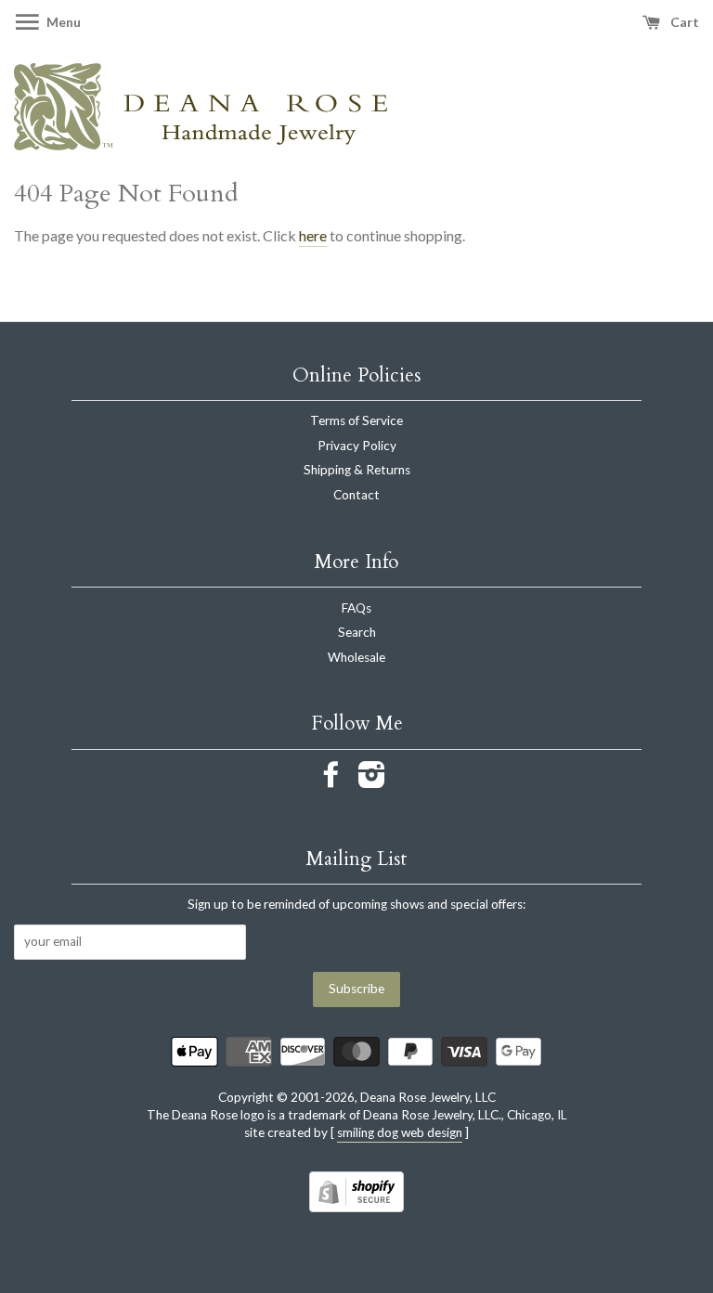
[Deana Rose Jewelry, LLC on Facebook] (331, 780)
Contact (356, 494)
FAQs (356, 608)
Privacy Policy (357, 445)
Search (357, 632)
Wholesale (356, 657)
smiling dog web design (399, 1132)
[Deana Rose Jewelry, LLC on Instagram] (371, 780)
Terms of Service (356, 420)
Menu (62, 22)
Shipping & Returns (357, 469)
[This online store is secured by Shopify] (356, 1206)
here (313, 235)
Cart (683, 22)
